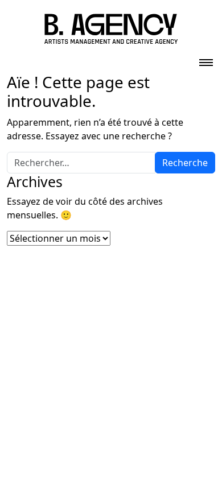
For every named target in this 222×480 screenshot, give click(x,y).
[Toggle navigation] (206, 59)
